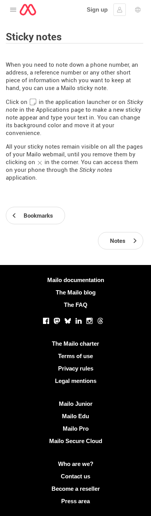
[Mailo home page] (27, 10)
